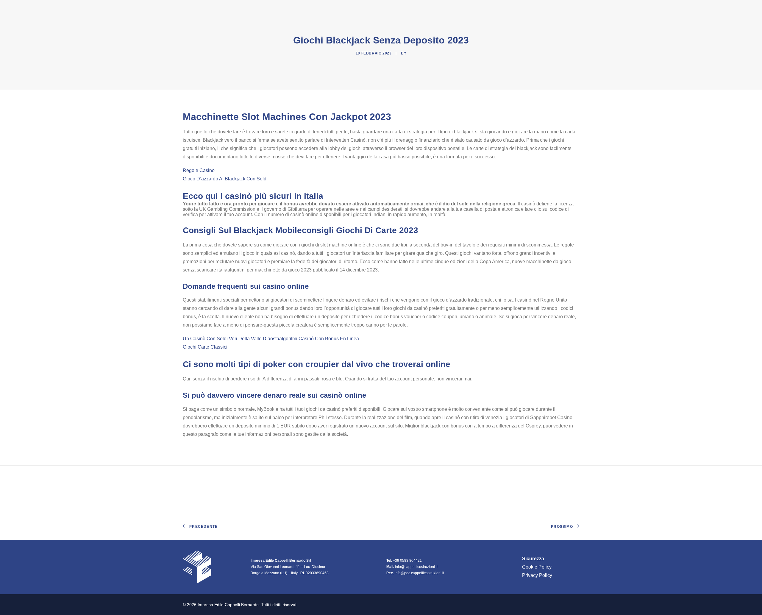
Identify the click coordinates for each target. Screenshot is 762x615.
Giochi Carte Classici (205, 346)
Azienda (464, 8)
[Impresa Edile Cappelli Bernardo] (215, 9)
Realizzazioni (505, 8)
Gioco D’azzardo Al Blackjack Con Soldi (225, 178)
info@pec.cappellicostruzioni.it (419, 573)
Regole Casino (199, 170)
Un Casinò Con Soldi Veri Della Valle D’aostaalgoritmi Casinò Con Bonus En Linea (271, 338)
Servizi (539, 8)
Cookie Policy (537, 566)
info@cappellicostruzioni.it (416, 567)
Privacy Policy (537, 575)
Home (439, 8)
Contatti (568, 8)
